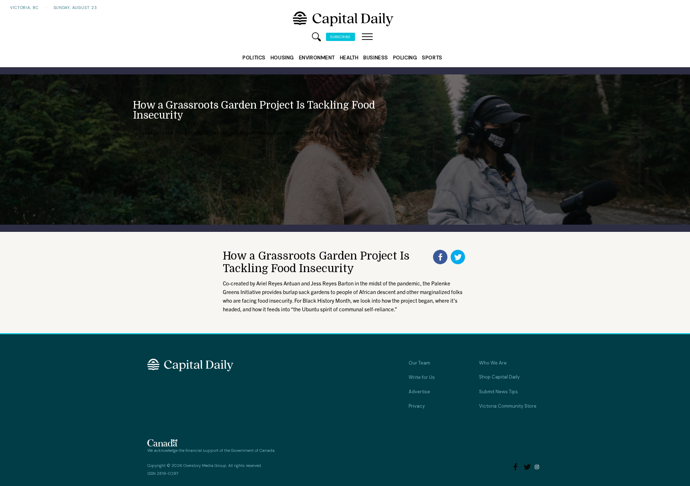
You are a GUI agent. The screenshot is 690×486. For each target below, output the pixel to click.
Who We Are (493, 363)
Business (375, 57)
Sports (432, 57)
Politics (254, 57)
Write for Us (422, 377)
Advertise (419, 392)
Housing (282, 57)
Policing (405, 57)
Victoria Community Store (508, 406)
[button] (367, 37)
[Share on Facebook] (440, 257)
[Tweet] (458, 257)
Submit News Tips (498, 392)
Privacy (417, 406)
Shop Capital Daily (499, 377)
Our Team (419, 363)
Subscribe (340, 37)
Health (349, 57)
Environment (317, 57)
